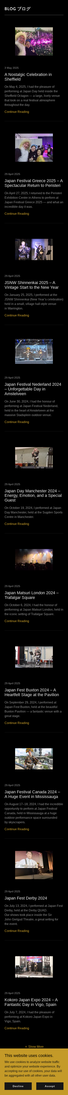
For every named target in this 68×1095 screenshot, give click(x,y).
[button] (34, 1047)
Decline (18, 1085)
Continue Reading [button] (17, 111)
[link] (34, 72)
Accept (50, 1085)
